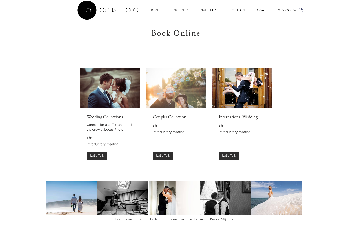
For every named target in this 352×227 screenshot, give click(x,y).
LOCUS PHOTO (118, 10)
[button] (97, 156)
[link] (110, 117)
